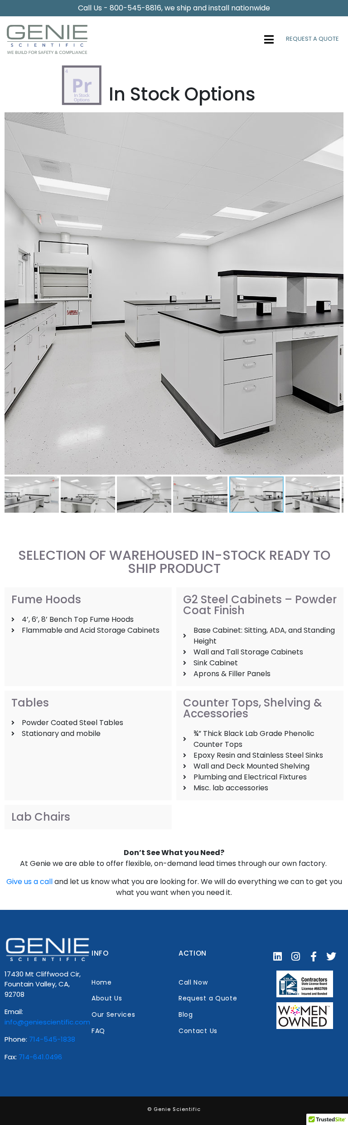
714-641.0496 (40, 1057)
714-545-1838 (52, 1039)
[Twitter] (332, 957)
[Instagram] (295, 957)
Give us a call (29, 881)
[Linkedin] (278, 957)
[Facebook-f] (313, 957)
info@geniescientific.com (47, 1022)
